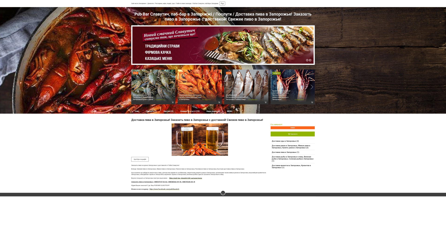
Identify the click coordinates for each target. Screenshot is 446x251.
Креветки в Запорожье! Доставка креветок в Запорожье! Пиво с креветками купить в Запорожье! (281, 95)
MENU (229, 111)
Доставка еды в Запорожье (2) (285, 141)
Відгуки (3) (168, 111)
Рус (222, 3)
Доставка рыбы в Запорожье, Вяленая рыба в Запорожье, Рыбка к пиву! (237, 97)
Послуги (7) (151, 111)
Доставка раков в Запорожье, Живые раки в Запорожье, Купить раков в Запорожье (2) (291, 147)
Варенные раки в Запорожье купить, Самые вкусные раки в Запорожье (190, 97)
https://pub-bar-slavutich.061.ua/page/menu (185, 178)
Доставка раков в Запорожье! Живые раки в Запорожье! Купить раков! (143, 97)
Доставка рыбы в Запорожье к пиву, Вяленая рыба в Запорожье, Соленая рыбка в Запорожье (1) (292, 159)
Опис (137, 111)
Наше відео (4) (213, 111)
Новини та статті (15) (190, 111)
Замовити (293, 134)
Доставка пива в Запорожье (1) (285, 152)
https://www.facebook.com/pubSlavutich (164, 189)
